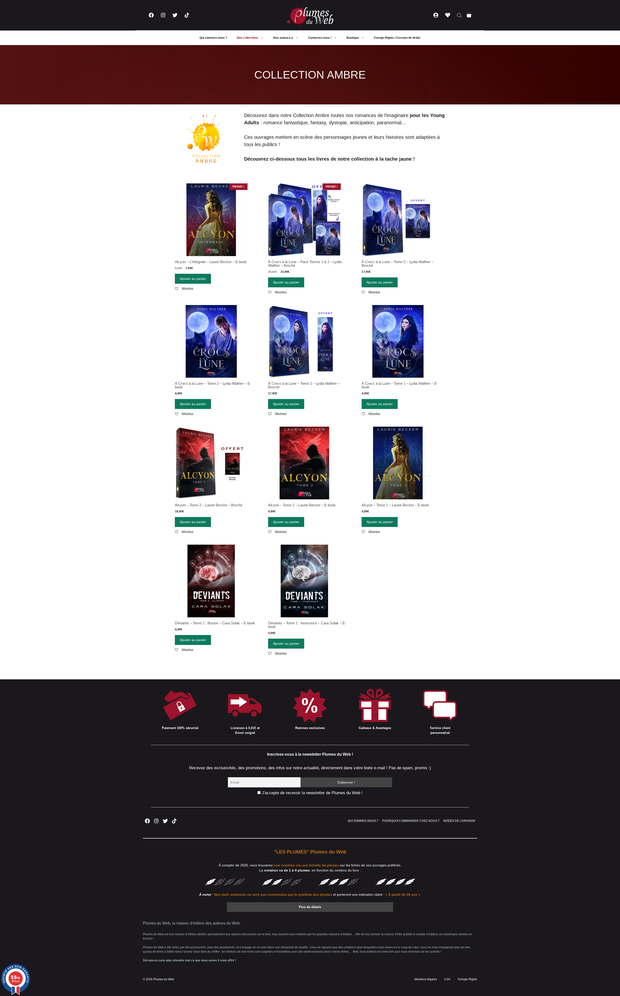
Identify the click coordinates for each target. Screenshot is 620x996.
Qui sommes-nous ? (213, 37)
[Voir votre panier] (469, 15)
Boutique (353, 37)
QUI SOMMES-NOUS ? (363, 821)
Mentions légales (425, 979)
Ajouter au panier (193, 279)
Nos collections (247, 37)
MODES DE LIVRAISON (459, 821)
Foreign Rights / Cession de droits (397, 37)
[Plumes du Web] (310, 15)
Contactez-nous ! (320, 37)
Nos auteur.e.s (283, 37)
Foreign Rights (467, 979)
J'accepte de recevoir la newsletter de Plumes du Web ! (312, 793)
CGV (447, 979)
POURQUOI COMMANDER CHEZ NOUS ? (411, 821)
